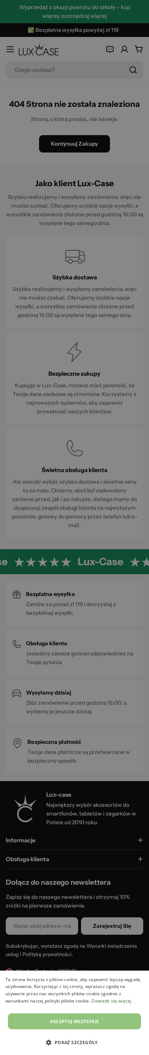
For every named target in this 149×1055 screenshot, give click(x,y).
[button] (74, 1042)
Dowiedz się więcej (111, 1001)
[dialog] (74, 1013)
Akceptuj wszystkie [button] (74, 1021)
